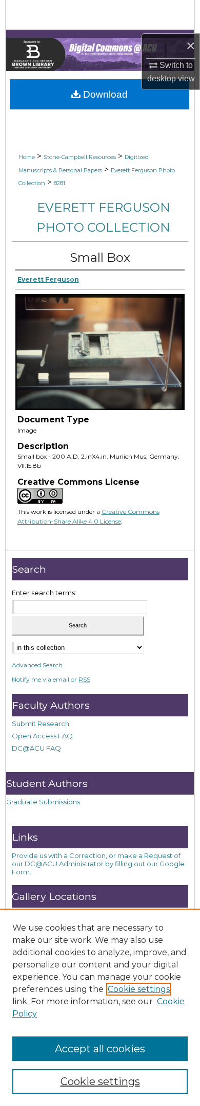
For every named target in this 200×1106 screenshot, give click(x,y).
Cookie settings (139, 989)
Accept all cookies (100, 1049)
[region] (100, 1007)
